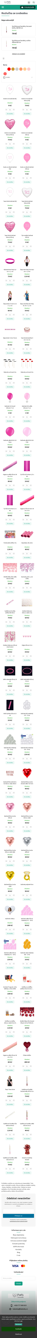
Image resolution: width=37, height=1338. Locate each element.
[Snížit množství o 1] (6, 110)
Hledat (18, 1283)
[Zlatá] (13, 69)
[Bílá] (5, 69)
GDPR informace (18, 1247)
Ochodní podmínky (18, 1244)
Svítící (19, 77)
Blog (18, 1252)
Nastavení (18, 1324)
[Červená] (9, 69)
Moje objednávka (18, 1235)
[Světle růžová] (28, 69)
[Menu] (2, 7)
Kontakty (18, 1249)
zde (21, 1321)
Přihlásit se (18, 1216)
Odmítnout (18, 1334)
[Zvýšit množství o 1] (14, 110)
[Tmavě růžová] (5, 74)
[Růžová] (21, 69)
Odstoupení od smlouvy (18, 1238)
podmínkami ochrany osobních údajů (18, 1221)
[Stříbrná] (17, 69)
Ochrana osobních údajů (19, 1241)
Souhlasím (18, 1329)
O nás (18, 1255)
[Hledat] (34, 2)
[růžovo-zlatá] (25, 69)
